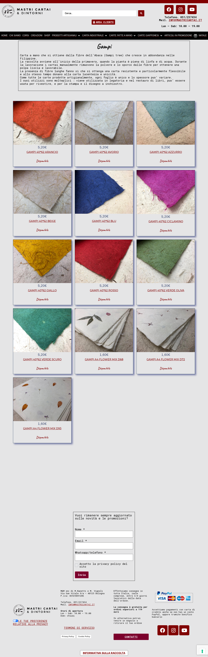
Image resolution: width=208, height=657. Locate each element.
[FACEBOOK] (169, 9)
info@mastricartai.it (185, 20)
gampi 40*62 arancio (42, 152)
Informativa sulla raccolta (104, 653)
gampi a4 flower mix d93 (42, 428)
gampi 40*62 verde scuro (42, 359)
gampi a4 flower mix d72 (166, 359)
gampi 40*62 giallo (42, 290)
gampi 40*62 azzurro (166, 152)
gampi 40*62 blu (104, 221)
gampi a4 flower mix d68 (104, 359)
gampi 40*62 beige (42, 221)
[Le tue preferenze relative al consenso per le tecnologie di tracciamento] (202, 651)
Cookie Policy (84, 636)
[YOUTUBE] (192, 9)
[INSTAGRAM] (180, 9)
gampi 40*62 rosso (104, 290)
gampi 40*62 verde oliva (165, 290)
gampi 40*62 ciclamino (166, 221)
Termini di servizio (79, 628)
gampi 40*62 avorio (104, 152)
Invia (82, 574)
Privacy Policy (68, 636)
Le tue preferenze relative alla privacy (30, 622)
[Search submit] (141, 13)
